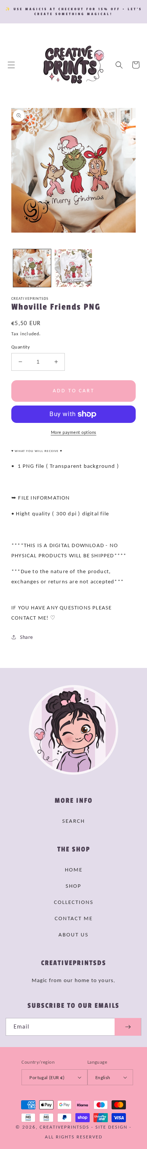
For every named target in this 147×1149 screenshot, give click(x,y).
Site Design (111, 1127)
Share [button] (26, 637)
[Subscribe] (128, 1027)
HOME (74, 869)
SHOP (73, 885)
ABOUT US (73, 934)
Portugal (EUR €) (46, 1077)
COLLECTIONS (73, 902)
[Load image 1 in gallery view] (32, 268)
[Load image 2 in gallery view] (73, 268)
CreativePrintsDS (64, 1127)
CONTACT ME (74, 918)
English (102, 1077)
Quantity (20, 347)
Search (73, 820)
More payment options (73, 432)
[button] (11, 65)
